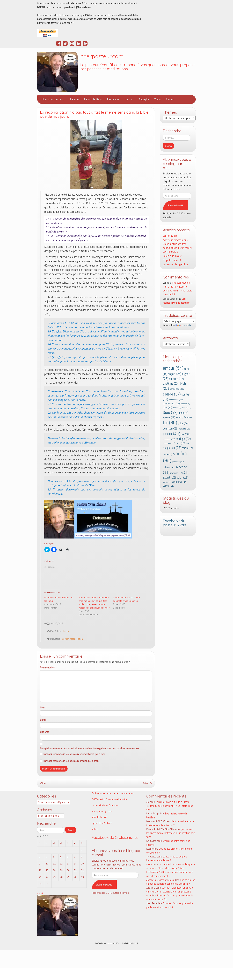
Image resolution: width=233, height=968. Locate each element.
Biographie (144, 99)
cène (167, 407)
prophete (178, 461)
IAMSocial (99, 943)
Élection (65, 631)
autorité (176, 379)
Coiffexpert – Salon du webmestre (109, 799)
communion (176, 399)
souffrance (179, 481)
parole (187, 447)
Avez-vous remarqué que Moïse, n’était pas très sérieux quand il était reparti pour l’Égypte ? (177, 246)
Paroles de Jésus (93, 99)
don (183, 413)
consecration (171, 403)
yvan (148, 895)
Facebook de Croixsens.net (115, 837)
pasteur (169, 454)
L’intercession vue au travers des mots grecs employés (126, 599)
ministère (169, 443)
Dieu (170, 412)
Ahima (149, 864)
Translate (186, 325)
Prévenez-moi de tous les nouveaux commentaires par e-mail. (74, 754)
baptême (171, 383)
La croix (130, 99)
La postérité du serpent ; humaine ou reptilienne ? (167, 858)
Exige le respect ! (172, 260)
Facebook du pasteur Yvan (174, 523)
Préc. (44, 783)
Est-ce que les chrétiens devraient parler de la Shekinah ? (170, 882)
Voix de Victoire (99, 817)
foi (170, 423)
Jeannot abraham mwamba (160, 880)
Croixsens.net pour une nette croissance (113, 793)
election (65, 638)
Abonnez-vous (175, 205)
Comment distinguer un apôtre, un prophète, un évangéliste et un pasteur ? (169, 889)
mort (180, 443)
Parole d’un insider (172, 256)
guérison (170, 428)
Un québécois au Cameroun (105, 805)
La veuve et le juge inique (175, 264)
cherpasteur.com (101, 56)
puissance (170, 467)
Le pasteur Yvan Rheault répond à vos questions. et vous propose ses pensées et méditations (137, 66)
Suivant (146, 783)
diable (186, 407)
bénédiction (177, 388)
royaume (176, 473)
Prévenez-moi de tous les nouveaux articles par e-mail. (71, 761)
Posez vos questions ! (53, 99)
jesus (171, 433)
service (167, 482)
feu (189, 417)
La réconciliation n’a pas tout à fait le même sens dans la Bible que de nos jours (94, 114)
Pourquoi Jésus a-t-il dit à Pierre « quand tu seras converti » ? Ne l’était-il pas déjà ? (178, 288)
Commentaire (48, 667)
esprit (181, 417)
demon (177, 408)
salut (182, 477)
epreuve (169, 417)
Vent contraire (170, 235)
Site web (44, 732)
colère (172, 394)
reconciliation (76, 638)
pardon (174, 447)
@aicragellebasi (131, 943)
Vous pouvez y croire (102, 811)
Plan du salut (113, 99)
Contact (170, 99)
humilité (184, 429)
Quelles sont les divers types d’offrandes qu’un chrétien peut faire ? (170, 833)
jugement (169, 439)
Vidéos (157, 99)
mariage (183, 439)
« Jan (40, 893)
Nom (42, 707)
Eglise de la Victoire (102, 823)
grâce (183, 423)
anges (174, 374)
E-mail (43, 719)
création (185, 404)
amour (173, 368)
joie (185, 434)
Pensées (74, 99)
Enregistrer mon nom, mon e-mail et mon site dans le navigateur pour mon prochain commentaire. (90, 748)
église (168, 485)
